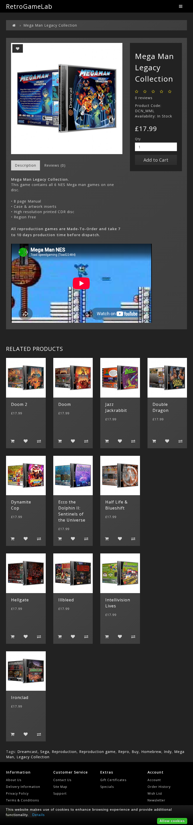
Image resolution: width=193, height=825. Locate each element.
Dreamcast (27, 751)
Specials (107, 787)
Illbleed (66, 600)
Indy (168, 751)
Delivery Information (23, 787)
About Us (13, 780)
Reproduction (64, 751)
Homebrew (151, 751)
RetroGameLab (29, 6)
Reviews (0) (55, 165)
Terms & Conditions (22, 800)
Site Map (60, 787)
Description (25, 165)
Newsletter (156, 800)
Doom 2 (19, 404)
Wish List (155, 793)
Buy (135, 751)
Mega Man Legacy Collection (50, 25)
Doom (64, 404)
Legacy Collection (33, 756)
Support (60, 793)
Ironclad (19, 697)
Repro (123, 751)
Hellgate (20, 600)
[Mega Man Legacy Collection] (66, 98)
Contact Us (62, 780)
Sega (44, 751)
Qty (138, 139)
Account (154, 780)
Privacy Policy (17, 793)
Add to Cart (155, 160)
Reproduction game (97, 751)
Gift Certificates (113, 780)
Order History (159, 787)
